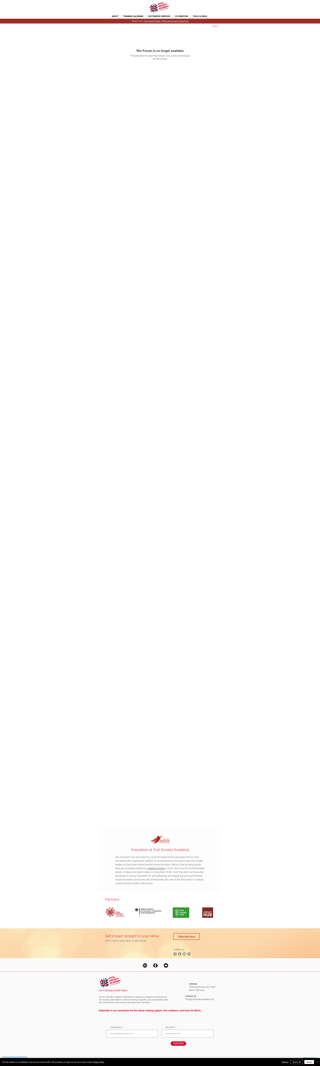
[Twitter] (179, 954)
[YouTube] (184, 954)
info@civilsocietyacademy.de (199, 999)
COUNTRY (170, 1028)
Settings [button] (285, 1062)
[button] (115, 16)
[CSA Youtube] (166, 965)
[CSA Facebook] (155, 965)
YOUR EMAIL (115, 1028)
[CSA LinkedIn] (145, 965)
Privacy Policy (98, 1062)
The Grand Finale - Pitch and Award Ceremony (166, 21)
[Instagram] (189, 954)
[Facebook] (175, 954)
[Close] (317, 1062)
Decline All (296, 1062)
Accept (309, 1062)
